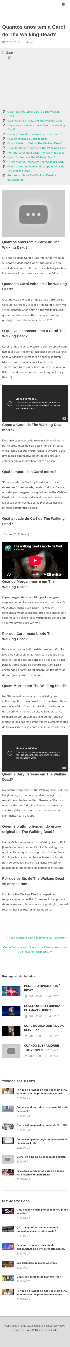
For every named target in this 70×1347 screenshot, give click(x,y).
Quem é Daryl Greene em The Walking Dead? (35, 162)
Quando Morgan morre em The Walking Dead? (36, 148)
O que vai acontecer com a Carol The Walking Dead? (36, 127)
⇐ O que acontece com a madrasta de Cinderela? (35, 937)
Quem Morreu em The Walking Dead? (31, 157)
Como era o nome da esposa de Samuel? (42, 1156)
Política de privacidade (44, 1330)
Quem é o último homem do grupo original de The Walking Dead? (35, 168)
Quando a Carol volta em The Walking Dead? (35, 120)
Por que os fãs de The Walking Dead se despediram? (31, 177)
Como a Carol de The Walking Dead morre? (34, 134)
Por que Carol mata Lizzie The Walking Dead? (35, 152)
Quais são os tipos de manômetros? (39, 1276)
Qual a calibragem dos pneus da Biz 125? (42, 1125)
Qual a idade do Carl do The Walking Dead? (34, 143)
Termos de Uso (20, 1330)
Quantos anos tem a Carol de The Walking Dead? (33, 113)
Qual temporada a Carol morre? (27, 138)
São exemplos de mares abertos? (37, 1262)
